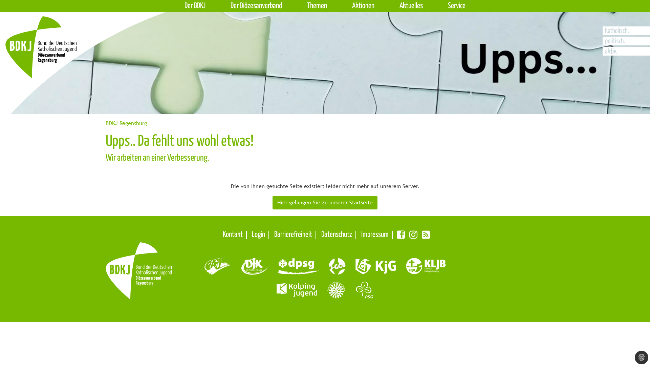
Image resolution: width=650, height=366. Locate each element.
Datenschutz (336, 235)
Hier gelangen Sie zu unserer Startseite (325, 202)
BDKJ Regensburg (126, 123)
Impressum (375, 235)
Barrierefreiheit (293, 235)
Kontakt (233, 235)
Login (258, 235)
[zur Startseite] (65, 60)
